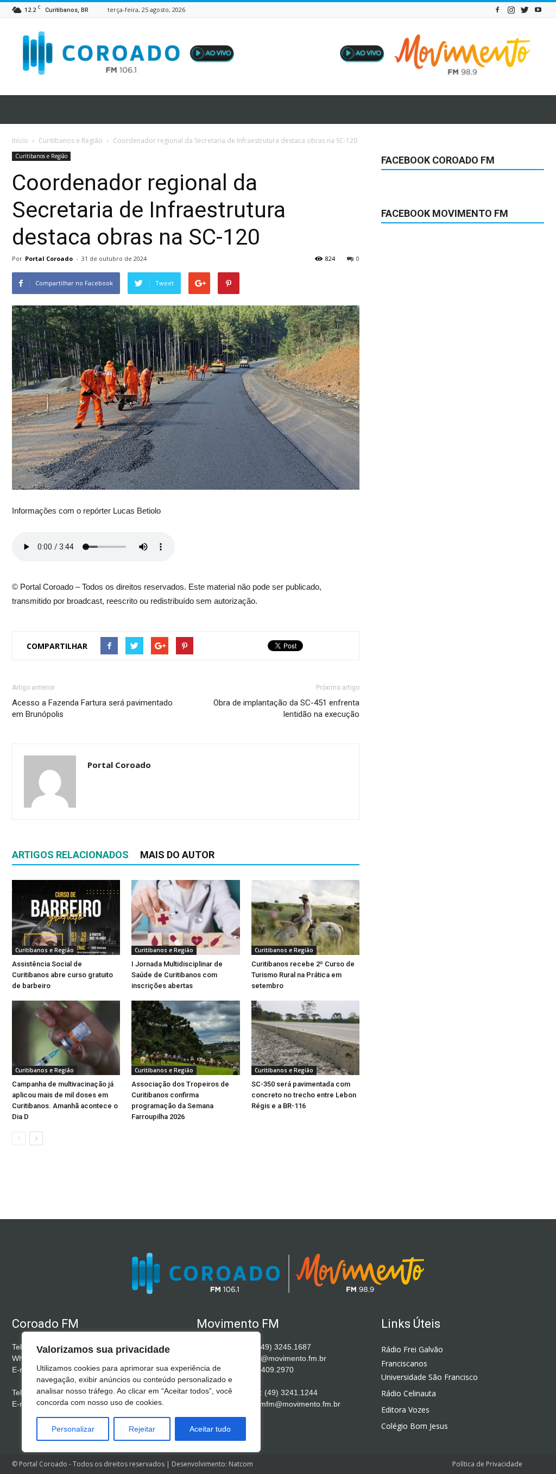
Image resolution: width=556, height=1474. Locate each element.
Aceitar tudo (210, 1429)
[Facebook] (497, 9)
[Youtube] (538, 9)
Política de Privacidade (487, 1464)
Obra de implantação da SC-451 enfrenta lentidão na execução (286, 708)
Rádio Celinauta (408, 1393)
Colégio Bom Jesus (414, 1426)
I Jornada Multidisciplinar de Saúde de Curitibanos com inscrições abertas (177, 975)
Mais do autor (177, 854)
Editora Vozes (405, 1409)
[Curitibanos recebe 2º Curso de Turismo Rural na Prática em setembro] (305, 917)
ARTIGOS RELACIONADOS (70, 854)
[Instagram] (511, 9)
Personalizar (73, 1429)
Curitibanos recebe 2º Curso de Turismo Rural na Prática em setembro (303, 975)
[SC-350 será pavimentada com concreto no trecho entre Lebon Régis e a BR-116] (305, 1038)
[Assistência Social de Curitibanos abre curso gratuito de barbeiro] (66, 917)
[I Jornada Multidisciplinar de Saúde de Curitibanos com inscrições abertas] (185, 917)
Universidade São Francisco (429, 1377)
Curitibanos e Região (41, 156)
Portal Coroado (49, 258)
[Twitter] (524, 9)
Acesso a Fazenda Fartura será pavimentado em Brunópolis (92, 708)
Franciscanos (404, 1363)
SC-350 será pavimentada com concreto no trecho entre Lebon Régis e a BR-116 (303, 1095)
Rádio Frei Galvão (412, 1349)
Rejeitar (142, 1429)
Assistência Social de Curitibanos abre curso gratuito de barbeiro (62, 975)
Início (20, 140)
